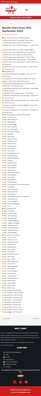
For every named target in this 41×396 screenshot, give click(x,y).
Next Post (36, 318)
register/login (14, 2)
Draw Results (7, 34)
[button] (26, 9)
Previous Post (5, 318)
